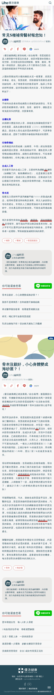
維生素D (43, 520)
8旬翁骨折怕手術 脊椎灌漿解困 (18, 629)
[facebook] (25, 685)
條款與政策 (33, 688)
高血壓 (24, 220)
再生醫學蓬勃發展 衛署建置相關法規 (21, 309)
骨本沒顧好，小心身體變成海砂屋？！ (21, 295)
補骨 (8, 240)
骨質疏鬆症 (45, 55)
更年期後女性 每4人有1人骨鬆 (17, 622)
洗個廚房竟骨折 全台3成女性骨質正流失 (22, 651)
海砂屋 (20, 567)
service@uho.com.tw (32, 679)
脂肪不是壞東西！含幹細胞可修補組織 (21, 302)
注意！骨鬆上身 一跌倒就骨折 (17, 636)
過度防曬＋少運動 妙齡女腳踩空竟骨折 (22, 643)
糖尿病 (34, 220)
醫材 (19, 240)
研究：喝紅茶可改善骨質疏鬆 (16, 316)
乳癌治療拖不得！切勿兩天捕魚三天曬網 (22, 323)
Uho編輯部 (15, 41)
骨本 (8, 567)
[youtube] (29, 685)
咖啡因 (6, 405)
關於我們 (22, 688)
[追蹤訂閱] (31, 49)
